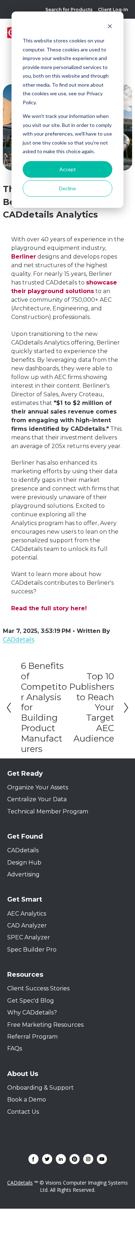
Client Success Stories (38, 988)
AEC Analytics (26, 913)
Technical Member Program (47, 811)
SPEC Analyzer (28, 937)
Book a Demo (26, 1099)
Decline (67, 188)
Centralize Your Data (37, 799)
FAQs (14, 1048)
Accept (67, 169)
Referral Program (32, 1036)
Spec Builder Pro (32, 949)
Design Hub (24, 862)
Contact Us (23, 1111)
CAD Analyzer (27, 925)
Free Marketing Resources (45, 1024)
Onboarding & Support (40, 1087)
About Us (22, 1074)
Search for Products (69, 9)
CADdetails (23, 850)
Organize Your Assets (37, 787)
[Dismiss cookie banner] (109, 27)
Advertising (23, 874)
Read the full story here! (49, 608)
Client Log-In (113, 9)
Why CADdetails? (32, 1012)
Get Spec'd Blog (30, 1000)
